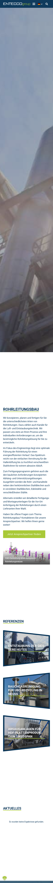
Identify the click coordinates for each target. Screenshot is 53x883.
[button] (34, 4)
